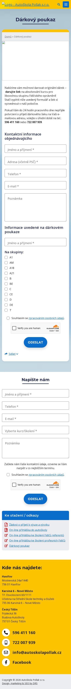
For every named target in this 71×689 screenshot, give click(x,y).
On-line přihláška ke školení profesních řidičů (37, 540)
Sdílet (12, 354)
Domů (8, 36)
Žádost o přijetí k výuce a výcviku (29, 524)
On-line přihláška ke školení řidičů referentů (36, 535)
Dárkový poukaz (19, 546)
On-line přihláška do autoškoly (28, 530)
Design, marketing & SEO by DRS (19, 683)
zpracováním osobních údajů (46, 318)
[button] (58, 4)
